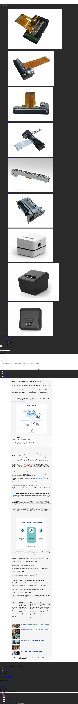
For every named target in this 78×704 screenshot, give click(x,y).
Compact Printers (32, 657)
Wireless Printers (26, 657)
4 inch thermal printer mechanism (7, 678)
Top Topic (22, 703)
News (3, 683)
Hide (20, 437)
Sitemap (19, 703)
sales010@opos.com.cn (5, 671)
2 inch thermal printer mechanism (7, 676)
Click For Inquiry (2, 692)
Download (3, 685)
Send (39, 369)
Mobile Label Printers (45, 657)
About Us (3, 682)
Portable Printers (20, 657)
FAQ (3, 687)
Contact (3, 686)
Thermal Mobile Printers (22, 658)
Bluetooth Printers (38, 657)
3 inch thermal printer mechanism (7, 677)
